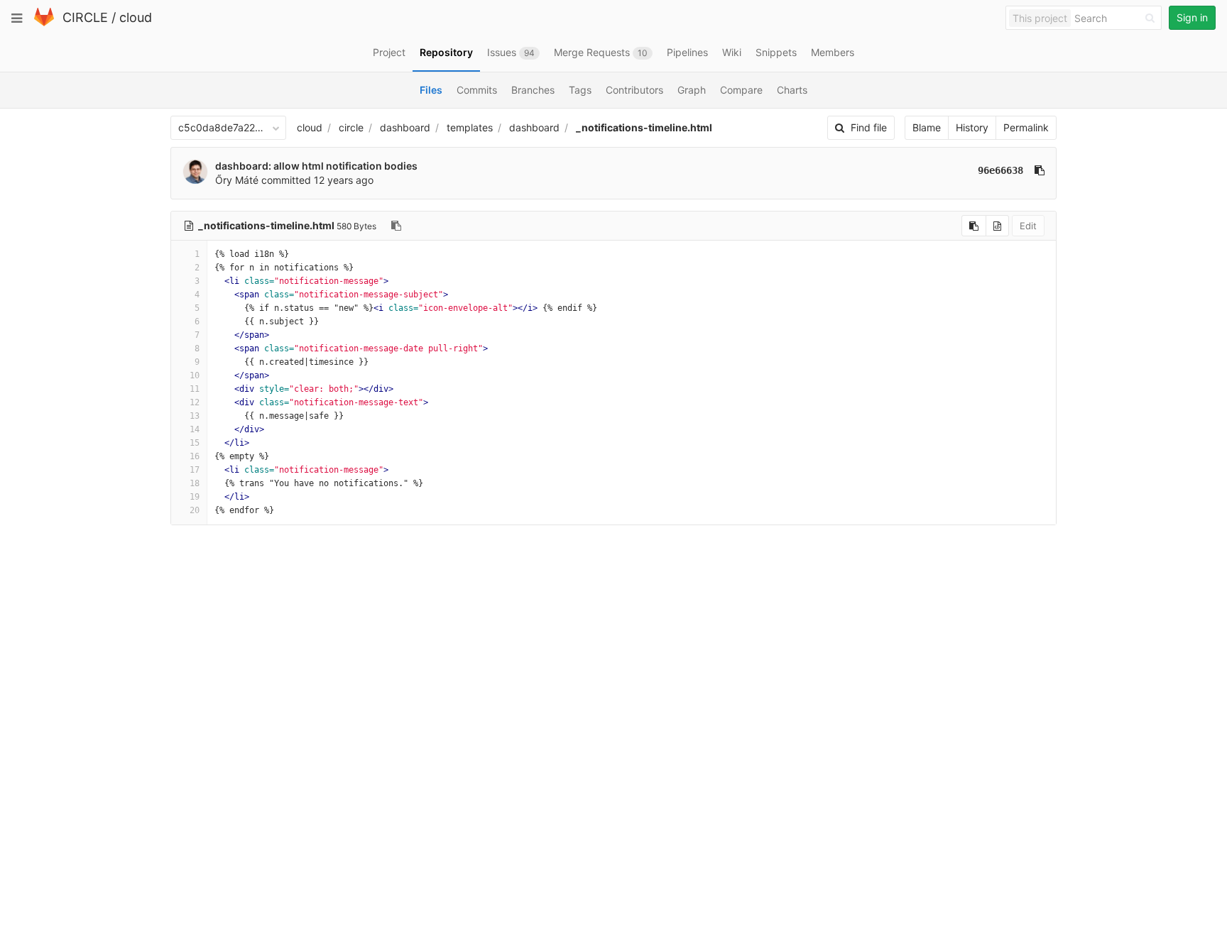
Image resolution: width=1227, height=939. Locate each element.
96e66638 (1000, 170)
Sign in (1192, 17)
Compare (741, 90)
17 (195, 470)
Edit (1028, 225)
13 (195, 416)
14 (195, 429)
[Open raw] (997, 225)
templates (470, 127)
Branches (533, 90)
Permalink (1026, 127)
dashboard (405, 127)
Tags (580, 90)
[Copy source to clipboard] (973, 225)
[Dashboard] (44, 23)
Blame (926, 127)
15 (195, 443)
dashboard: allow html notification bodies (316, 166)
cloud (135, 17)
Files (431, 90)
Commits (477, 90)
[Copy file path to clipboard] (396, 226)
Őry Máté (236, 180)
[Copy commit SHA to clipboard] (1040, 170)
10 (195, 375)
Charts (792, 90)
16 (195, 456)
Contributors (634, 90)
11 (195, 389)
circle (351, 127)
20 (195, 510)
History (972, 127)
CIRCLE (85, 17)
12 (195, 402)
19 (195, 497)
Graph (691, 90)
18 (195, 483)
